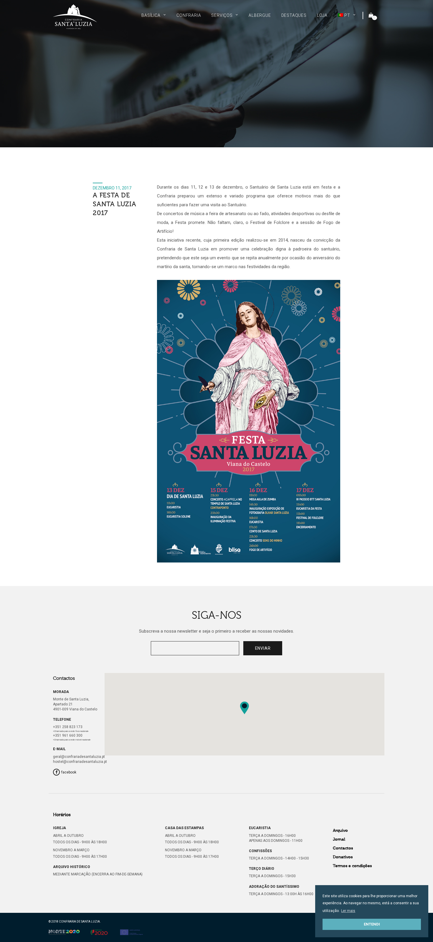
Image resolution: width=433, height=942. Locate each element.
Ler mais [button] (348, 911)
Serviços (221, 15)
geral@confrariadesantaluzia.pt (79, 757)
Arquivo (340, 830)
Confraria (188, 15)
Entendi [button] (372, 924)
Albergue (260, 15)
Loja (322, 15)
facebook (68, 772)
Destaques (294, 15)
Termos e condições (352, 866)
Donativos (343, 857)
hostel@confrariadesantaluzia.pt (80, 762)
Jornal (339, 839)
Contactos (343, 848)
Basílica (150, 15)
